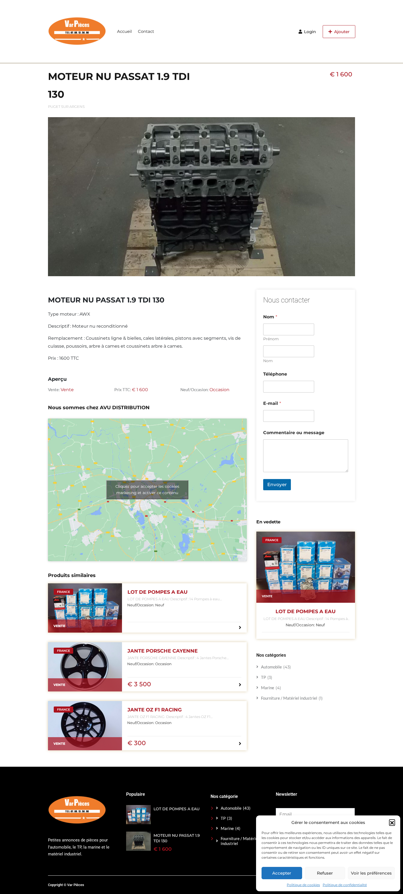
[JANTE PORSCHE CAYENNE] (85, 666)
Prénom (271, 339)
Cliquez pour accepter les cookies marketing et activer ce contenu (147, 489)
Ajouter (341, 31)
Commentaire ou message (293, 432)
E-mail (272, 403)
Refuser (325, 873)
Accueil (124, 31)
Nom (268, 361)
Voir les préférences (371, 873)
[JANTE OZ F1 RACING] (85, 725)
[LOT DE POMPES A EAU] (85, 608)
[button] (392, 822)
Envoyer (277, 484)
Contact (146, 31)
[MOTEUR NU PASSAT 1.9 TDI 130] (138, 841)
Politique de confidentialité (345, 885)
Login (309, 31)
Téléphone (275, 374)
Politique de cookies (303, 885)
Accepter (281, 873)
